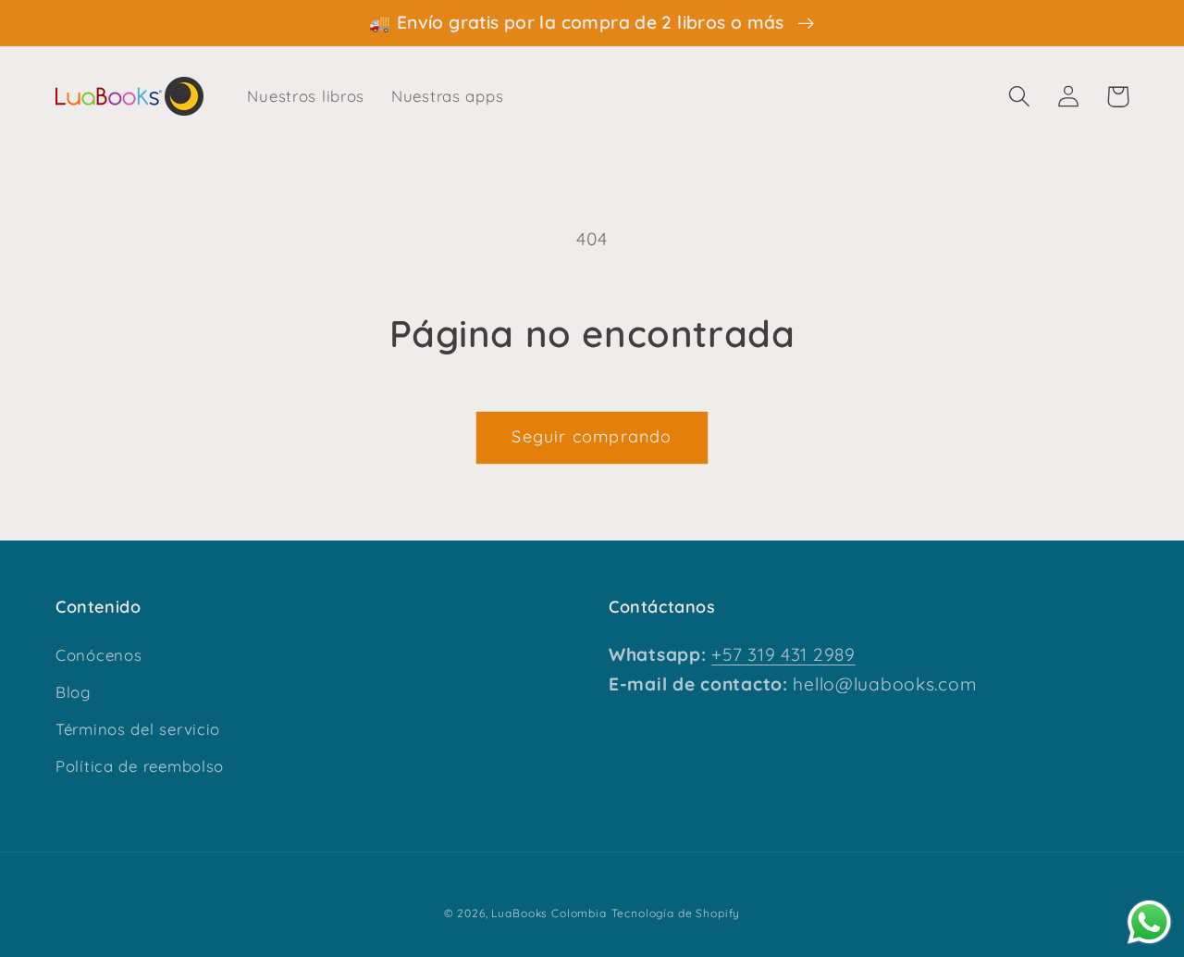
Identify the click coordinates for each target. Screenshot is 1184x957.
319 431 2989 (798, 654)
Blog (73, 692)
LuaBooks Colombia (548, 913)
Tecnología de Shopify (676, 913)
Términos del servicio (138, 729)
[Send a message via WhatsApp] (1149, 922)
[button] (1019, 96)
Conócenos (99, 655)
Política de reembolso (140, 766)
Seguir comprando (592, 436)
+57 (726, 654)
